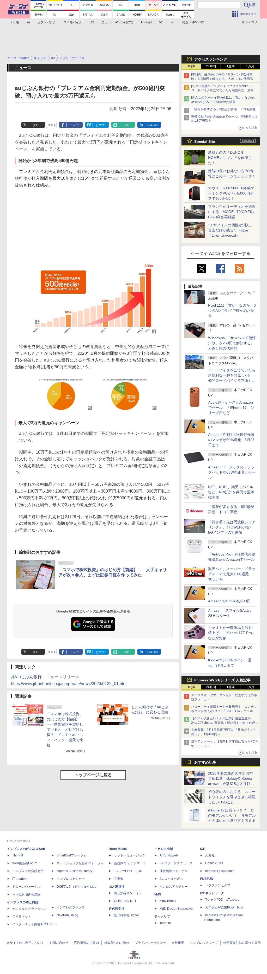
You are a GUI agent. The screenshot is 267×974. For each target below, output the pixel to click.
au (28, 22)
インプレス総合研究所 (28, 871)
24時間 (211, 66)
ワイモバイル (72, 22)
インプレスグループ (204, 943)
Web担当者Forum (24, 863)
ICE (202, 849)
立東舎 (118, 879)
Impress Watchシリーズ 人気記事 (222, 680)
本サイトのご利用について (25, 943)
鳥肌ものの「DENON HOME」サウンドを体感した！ (230, 157)
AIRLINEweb (169, 855)
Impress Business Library (74, 871)
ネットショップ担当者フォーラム (80, 863)
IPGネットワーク (212, 893)
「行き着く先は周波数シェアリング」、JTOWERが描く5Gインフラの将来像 (232, 527)
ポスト (36, 125)
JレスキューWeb (171, 879)
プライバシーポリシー (150, 943)
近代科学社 (116, 909)
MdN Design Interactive (176, 909)
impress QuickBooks (219, 871)
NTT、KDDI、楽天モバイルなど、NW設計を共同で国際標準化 (231, 492)
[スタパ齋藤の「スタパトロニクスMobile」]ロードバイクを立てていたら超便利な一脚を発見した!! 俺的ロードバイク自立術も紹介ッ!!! (224, 90)
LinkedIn (152, 125)
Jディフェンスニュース (176, 863)
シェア (74, 125)
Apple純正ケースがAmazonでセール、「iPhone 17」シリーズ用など (231, 407)
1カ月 (250, 66)
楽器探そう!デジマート (130, 863)
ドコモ (14, 22)
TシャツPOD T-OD (128, 871)
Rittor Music (118, 849)
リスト (51, 125)
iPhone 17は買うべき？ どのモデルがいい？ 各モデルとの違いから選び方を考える (232, 815)
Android (146, 22)
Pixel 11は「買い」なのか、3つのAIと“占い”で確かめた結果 (232, 310)
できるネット (21, 916)
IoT (173, 22)
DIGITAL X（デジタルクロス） (78, 886)
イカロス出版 (163, 849)
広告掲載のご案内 (86, 943)
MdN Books (168, 901)
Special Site (204, 141)
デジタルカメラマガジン (29, 909)
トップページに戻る (93, 775)
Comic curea (214, 863)
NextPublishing (67, 915)
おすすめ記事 (205, 762)
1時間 (191, 66)
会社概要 (178, 943)
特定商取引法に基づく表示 (242, 943)
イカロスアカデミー (174, 886)
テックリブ (162, 916)
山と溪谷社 (116, 886)
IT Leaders (19, 879)
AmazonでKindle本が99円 (229, 601)
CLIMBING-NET (125, 901)
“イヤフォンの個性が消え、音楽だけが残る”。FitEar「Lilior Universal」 (230, 230)
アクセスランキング (210, 59)
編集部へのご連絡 (116, 943)
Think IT (17, 855)
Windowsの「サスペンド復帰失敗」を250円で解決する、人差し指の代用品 (232, 343)
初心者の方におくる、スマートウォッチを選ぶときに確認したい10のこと (232, 797)
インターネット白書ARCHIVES (34, 924)
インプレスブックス (71, 907)
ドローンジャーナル (26, 886)
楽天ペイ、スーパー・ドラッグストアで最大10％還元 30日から (232, 574)
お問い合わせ (59, 943)
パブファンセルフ (217, 885)
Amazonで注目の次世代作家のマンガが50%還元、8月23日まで (231, 440)
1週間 (231, 66)
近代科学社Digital (126, 915)
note (126, 125)
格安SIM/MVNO (193, 22)
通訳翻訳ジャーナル (174, 871)
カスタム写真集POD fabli (224, 907)
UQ (91, 22)
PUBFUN (206, 879)
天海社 (210, 855)
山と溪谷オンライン (128, 893)
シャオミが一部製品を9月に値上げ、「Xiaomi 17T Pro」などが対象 (232, 632)
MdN (157, 894)
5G (161, 22)
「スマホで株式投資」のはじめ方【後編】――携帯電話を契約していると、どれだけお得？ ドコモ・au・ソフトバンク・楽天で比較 (65, 729)
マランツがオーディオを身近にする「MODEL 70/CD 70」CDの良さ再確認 (232, 211)
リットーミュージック (129, 855)
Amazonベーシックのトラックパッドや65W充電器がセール (232, 472)
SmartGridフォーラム (72, 855)
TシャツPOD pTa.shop (222, 899)
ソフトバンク (46, 22)
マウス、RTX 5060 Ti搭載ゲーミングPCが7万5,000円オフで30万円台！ (231, 193)
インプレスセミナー (71, 879)
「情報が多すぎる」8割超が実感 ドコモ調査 (223, 109)
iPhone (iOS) (124, 22)
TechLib (165, 923)
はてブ (100, 125)
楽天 (104, 22)
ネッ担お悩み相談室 (26, 894)
